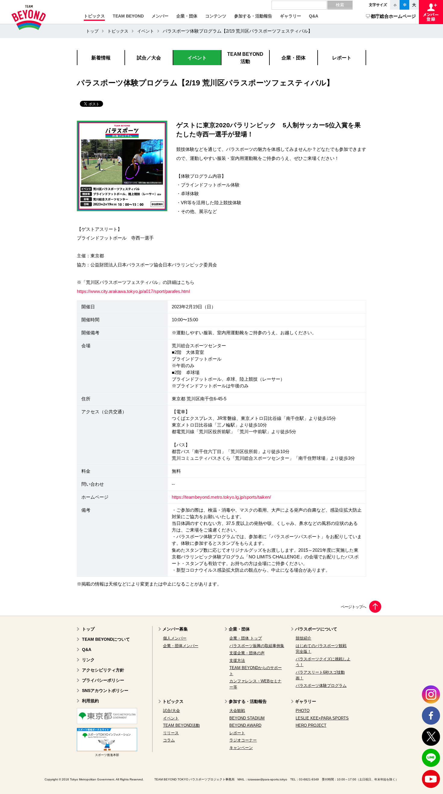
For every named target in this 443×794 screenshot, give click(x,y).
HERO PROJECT (311, 725)
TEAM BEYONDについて (106, 639)
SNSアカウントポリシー (105, 690)
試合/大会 (171, 710)
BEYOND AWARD (245, 725)
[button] (94, 16)
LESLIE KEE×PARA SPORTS (322, 718)
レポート (237, 733)
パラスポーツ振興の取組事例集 (256, 645)
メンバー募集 (175, 629)
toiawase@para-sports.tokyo (267, 779)
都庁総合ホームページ (393, 16)
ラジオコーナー (243, 740)
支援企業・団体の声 (247, 653)
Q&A (86, 649)
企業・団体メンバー (180, 645)
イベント (145, 31)
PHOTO (302, 710)
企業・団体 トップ (245, 638)
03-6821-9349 (309, 779)
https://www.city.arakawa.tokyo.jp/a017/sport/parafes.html (133, 291)
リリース (171, 733)
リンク (88, 659)
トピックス (117, 31)
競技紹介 (303, 638)
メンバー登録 (431, 12)
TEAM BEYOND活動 (181, 725)
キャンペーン (241, 747)
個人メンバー (175, 638)
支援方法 (237, 660)
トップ (92, 31)
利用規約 (90, 700)
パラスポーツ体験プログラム (321, 685)
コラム (169, 740)
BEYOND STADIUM (247, 718)
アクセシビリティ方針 (103, 670)
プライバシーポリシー (103, 680)
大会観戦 (237, 710)
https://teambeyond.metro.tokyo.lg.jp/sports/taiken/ (221, 497)
